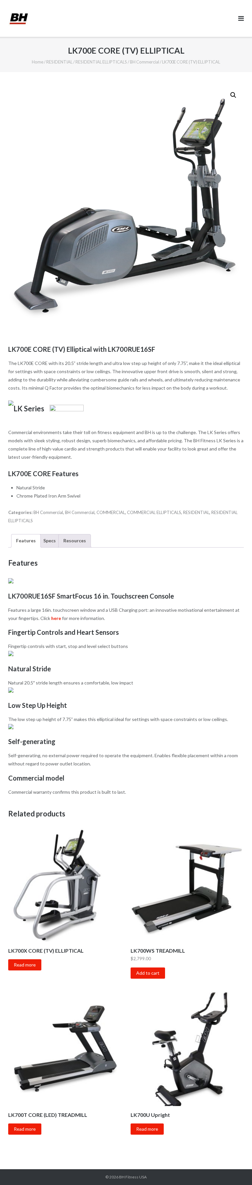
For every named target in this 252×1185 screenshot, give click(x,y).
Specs (49, 540)
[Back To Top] (236, 1169)
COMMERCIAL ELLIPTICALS (154, 512)
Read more (25, 964)
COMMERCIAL (110, 512)
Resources (74, 540)
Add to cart (147, 973)
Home (37, 61)
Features (26, 540)
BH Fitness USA (133, 1176)
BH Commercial (144, 61)
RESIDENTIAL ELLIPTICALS (101, 61)
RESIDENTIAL (59, 61)
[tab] (26, 541)
